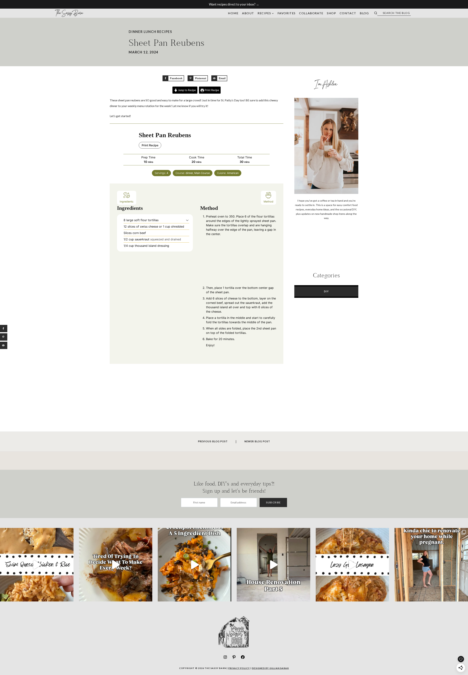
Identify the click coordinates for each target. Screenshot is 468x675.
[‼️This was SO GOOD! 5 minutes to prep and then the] (36, 564)
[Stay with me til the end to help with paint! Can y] (273, 564)
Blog (364, 13)
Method (268, 201)
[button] (187, 220)
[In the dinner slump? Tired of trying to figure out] (115, 564)
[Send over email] (3, 345)
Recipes (164, 32)
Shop (331, 13)
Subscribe (273, 502)
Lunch (150, 32)
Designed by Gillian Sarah (270, 668)
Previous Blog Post (213, 441)
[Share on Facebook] (3, 328)
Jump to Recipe (187, 90)
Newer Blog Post (257, 441)
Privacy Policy (239, 668)
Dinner (136, 32)
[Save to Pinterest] (3, 337)
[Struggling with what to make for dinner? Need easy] (352, 564)
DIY (326, 291)
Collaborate (311, 13)
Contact (348, 13)
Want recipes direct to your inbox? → (234, 4)
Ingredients (126, 201)
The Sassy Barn (69, 13)
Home (233, 13)
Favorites (287, 13)
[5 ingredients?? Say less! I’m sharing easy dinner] (194, 564)
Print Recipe (211, 90)
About (248, 13)
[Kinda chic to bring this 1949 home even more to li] (431, 564)
